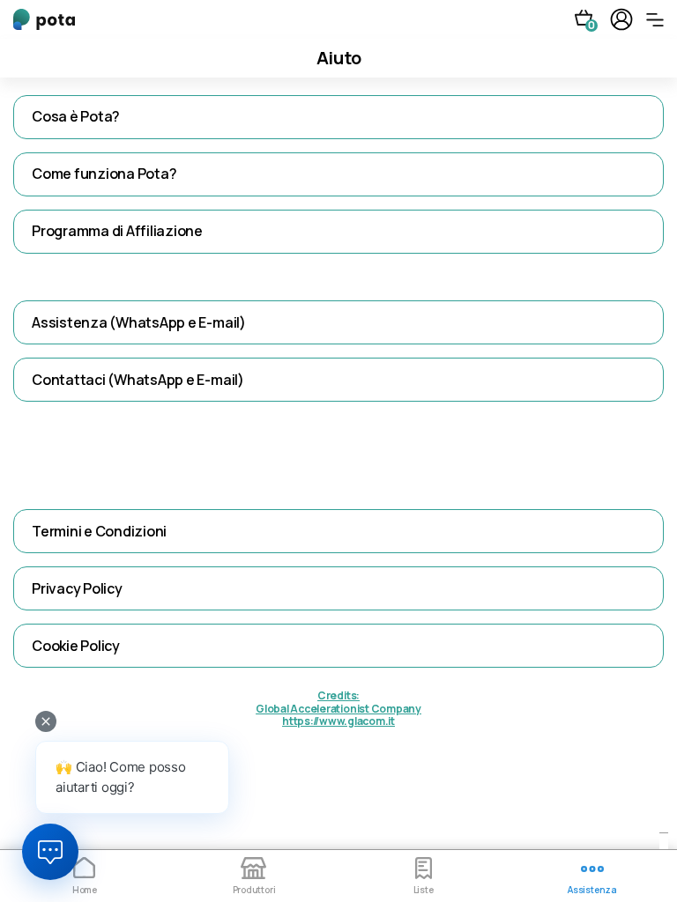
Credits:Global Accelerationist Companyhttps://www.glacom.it (338, 709)
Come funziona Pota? (104, 173)
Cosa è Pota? (76, 116)
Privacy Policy (77, 588)
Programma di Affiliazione (117, 230)
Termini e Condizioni (99, 531)
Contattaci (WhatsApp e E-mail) (138, 379)
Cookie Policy (76, 645)
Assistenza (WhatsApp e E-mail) (139, 322)
